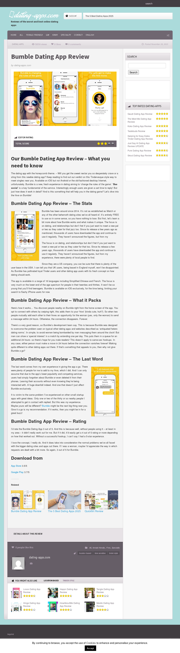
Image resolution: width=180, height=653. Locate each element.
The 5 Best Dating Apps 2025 (99, 15)
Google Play (17, 472)
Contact (78, 35)
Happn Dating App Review (69, 591)
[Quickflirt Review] (101, 499)
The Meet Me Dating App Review (139, 120)
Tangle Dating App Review (105, 591)
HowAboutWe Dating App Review (70, 604)
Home (14, 35)
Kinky (55, 35)
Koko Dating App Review (140, 126)
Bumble (46, 405)
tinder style (113, 553)
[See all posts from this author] (18, 563)
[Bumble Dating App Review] (27, 499)
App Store (16, 465)
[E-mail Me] (31, 563)
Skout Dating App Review (140, 155)
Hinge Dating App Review (31, 604)
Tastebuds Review (136, 131)
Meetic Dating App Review (105, 604)
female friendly (34, 35)
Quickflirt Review (94, 511)
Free (108, 547)
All (21, 35)
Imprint (10, 634)
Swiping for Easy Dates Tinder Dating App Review (140, 137)
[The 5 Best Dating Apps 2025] (64, 499)
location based (85, 553)
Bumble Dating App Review (26, 511)
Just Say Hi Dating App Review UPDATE (139, 145)
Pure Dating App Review (139, 150)
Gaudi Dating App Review (140, 113)
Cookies (91, 643)
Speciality (66, 35)
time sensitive (100, 553)
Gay (47, 35)
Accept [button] (90, 648)
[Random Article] (167, 35)
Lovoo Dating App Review (31, 591)
